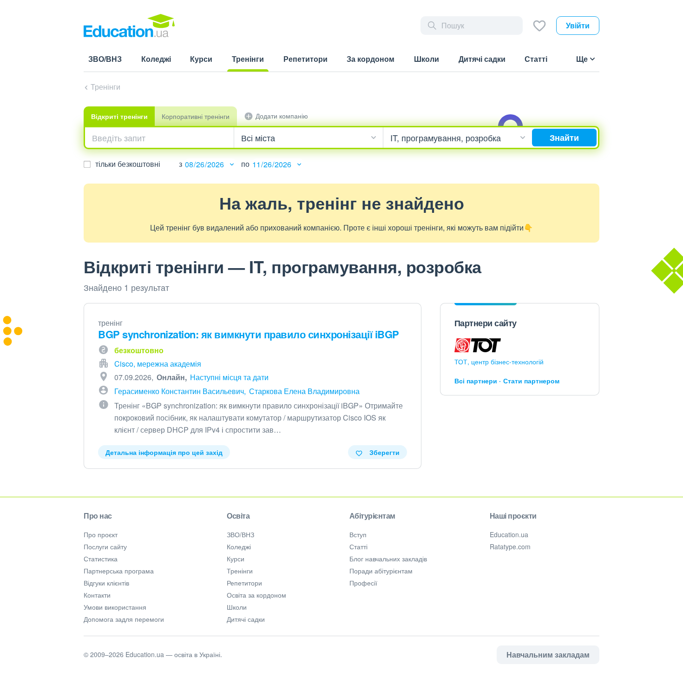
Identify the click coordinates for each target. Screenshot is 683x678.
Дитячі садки (246, 619)
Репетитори (244, 582)
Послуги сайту (105, 546)
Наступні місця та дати (229, 377)
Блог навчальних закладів (388, 558)
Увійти (578, 25)
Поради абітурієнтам (381, 570)
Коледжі (239, 546)
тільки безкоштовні (127, 163)
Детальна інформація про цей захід (164, 452)
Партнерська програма (119, 570)
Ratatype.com (510, 546)
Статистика (101, 558)
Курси (235, 558)
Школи (237, 607)
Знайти (564, 138)
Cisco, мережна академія (157, 363)
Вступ (358, 534)
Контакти (97, 594)
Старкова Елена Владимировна (304, 391)
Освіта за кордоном (256, 594)
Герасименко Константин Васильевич (179, 391)
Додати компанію (282, 115)
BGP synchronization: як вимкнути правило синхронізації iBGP (248, 334)
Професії (363, 582)
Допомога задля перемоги (124, 619)
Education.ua (509, 534)
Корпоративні (196, 116)
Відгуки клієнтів (106, 582)
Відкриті (119, 116)
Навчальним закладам (548, 654)
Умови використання (115, 607)
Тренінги (105, 86)
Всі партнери (475, 380)
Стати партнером (531, 380)
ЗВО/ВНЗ (240, 534)
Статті (358, 546)
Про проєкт (101, 534)
